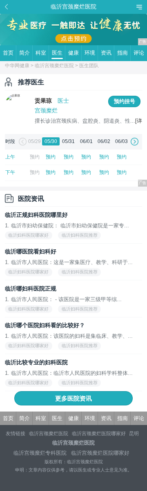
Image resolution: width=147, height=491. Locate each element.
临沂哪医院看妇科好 (30, 251)
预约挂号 (124, 101)
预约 (51, 156)
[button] (22, 142)
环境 (90, 53)
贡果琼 (43, 100)
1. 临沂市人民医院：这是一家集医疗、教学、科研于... (69, 262)
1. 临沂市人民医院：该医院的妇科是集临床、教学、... (69, 336)
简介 (24, 53)
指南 (122, 53)
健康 (73, 53)
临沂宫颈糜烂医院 (54, 65)
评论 (139, 53)
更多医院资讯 (73, 398)
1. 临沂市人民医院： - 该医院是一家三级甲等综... (63, 299)
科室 (41, 53)
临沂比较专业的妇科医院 (36, 362)
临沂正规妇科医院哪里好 (36, 214)
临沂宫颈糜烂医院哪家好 (99, 433)
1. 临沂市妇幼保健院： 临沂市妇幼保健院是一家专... (67, 225)
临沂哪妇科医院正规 (30, 288)
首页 (8, 53)
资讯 (106, 53)
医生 (57, 53)
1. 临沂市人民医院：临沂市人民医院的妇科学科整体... (69, 373)
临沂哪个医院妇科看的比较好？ (45, 325)
